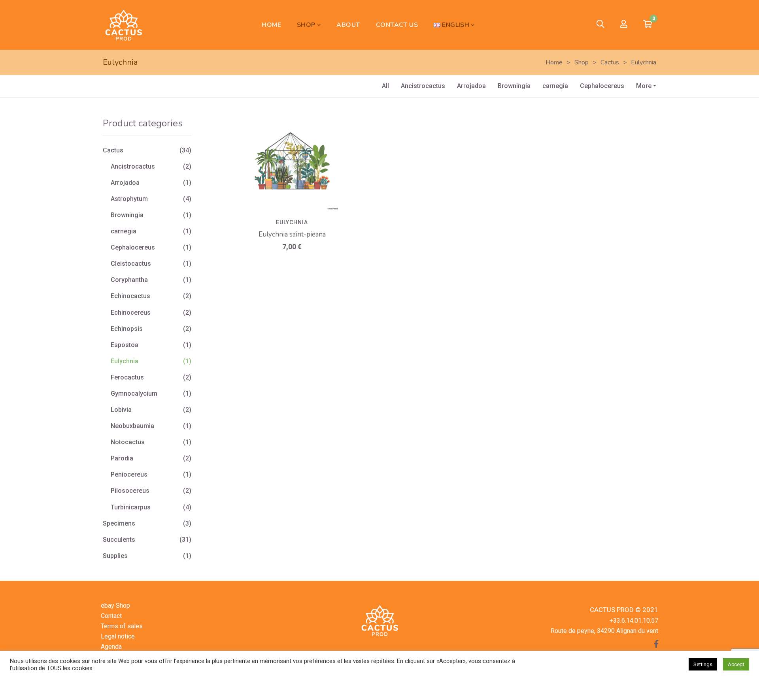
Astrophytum (129, 199)
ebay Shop (115, 605)
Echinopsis (127, 328)
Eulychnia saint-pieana (292, 234)
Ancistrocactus (423, 86)
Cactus (113, 150)
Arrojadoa (471, 86)
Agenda (111, 646)
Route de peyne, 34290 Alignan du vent (604, 631)
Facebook (656, 644)
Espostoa (124, 345)
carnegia (555, 86)
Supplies (115, 556)
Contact (111, 616)
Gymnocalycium (134, 393)
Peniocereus (129, 474)
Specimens (119, 523)
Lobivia (121, 409)
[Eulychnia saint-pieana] (292, 164)
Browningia (514, 86)
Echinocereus (131, 312)
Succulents (119, 539)
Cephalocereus (602, 86)
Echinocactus (130, 296)
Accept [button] (736, 664)
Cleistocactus (131, 263)
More (643, 86)
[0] (647, 25)
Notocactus (128, 442)
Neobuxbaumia (132, 426)
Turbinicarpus (131, 507)
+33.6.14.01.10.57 (634, 620)
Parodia (122, 458)
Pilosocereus (130, 490)
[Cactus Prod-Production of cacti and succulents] (123, 25)
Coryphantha (129, 280)
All (385, 86)
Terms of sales (122, 626)
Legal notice (118, 636)
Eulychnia (292, 222)
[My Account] (623, 24)
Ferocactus (127, 377)
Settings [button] (702, 664)
